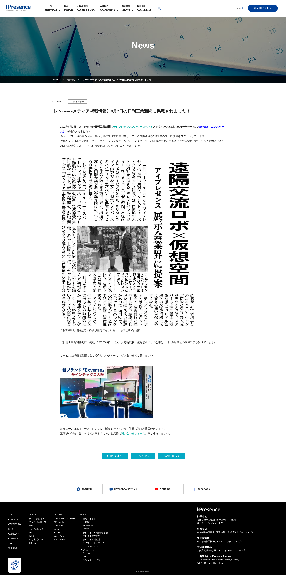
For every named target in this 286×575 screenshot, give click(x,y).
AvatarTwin (88, 525)
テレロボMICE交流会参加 (95, 532)
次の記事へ (170, 455)
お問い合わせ (264, 8)
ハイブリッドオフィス (93, 543)
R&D (10, 529)
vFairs (57, 532)
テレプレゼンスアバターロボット (133, 126)
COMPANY (13, 534)
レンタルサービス (91, 560)
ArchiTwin (59, 536)
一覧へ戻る (143, 455)
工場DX (86, 522)
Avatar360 (59, 525)
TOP (10, 515)
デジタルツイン (90, 546)
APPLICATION (58, 515)
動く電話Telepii (36, 539)
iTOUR (86, 529)
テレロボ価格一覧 (37, 522)
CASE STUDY (14, 524)
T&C (10, 543)
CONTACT (13, 538)
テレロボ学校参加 (91, 536)
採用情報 (12, 548)
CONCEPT (13, 519)
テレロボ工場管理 (91, 539)
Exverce (86, 553)
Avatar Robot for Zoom (64, 518)
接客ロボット (89, 518)
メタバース (88, 550)
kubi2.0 (32, 536)
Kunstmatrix (59, 539)
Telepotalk (59, 522)
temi (31, 525)
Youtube (165, 489)
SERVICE (84, 515)
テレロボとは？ (36, 518)
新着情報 (87, 489)
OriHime (33, 543)
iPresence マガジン (126, 489)
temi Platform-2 (36, 529)
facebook (204, 489)
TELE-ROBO (32, 515)
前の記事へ (115, 455)
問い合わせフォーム (133, 433)
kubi (31, 532)
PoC (85, 556)
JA (241, 8)
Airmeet (57, 529)
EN (236, 8)
